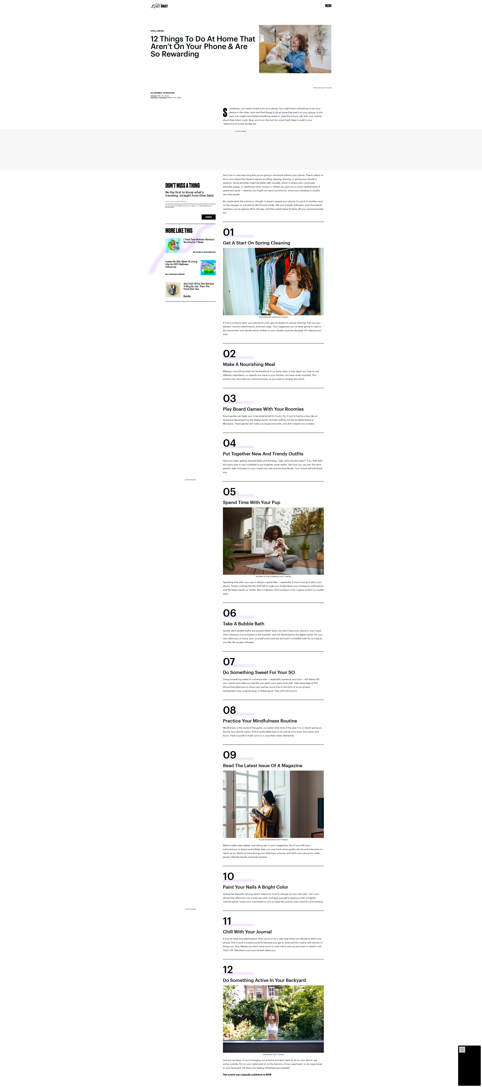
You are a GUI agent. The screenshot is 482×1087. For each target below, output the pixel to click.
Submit (208, 217)
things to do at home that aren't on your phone (290, 112)
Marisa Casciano (164, 93)
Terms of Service (204, 206)
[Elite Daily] (159, 5)
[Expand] (461, 1047)
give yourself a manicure (287, 897)
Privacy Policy (169, 207)
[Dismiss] (478, 1047)
